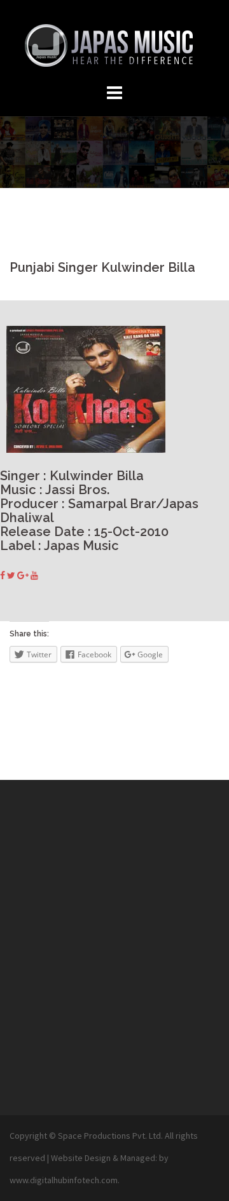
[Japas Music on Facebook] (3, 575)
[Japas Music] (114, 43)
